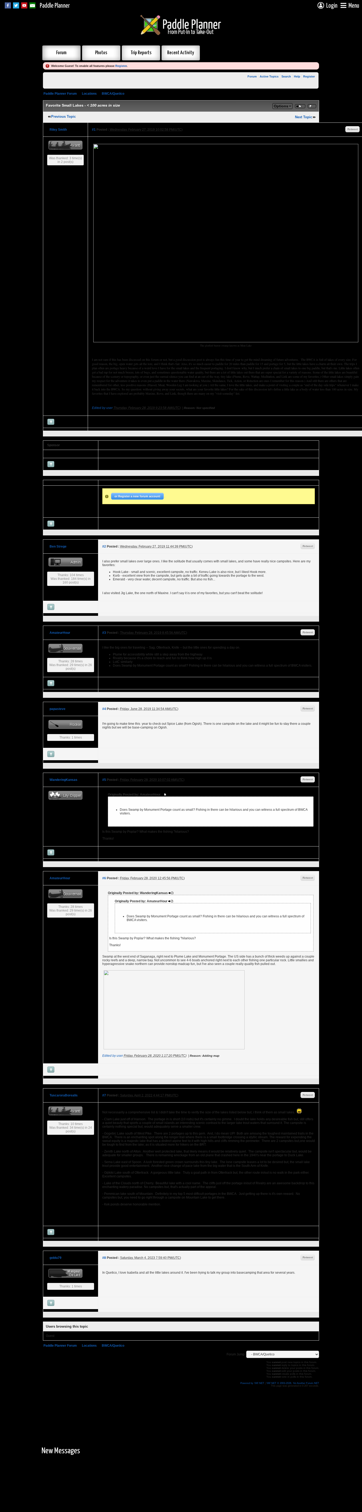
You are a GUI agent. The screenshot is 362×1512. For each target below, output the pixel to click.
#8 (104, 1258)
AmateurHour (60, 633)
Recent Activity (180, 52)
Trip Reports (141, 52)
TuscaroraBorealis (64, 1095)
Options (281, 106)
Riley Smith (58, 129)
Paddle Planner (55, 6)
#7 (104, 1095)
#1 (94, 129)
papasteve (57, 709)
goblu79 (55, 1258)
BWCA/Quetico (113, 93)
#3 (104, 633)
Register (121, 65)
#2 (104, 546)
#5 (104, 780)
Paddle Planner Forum (60, 93)
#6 (104, 878)
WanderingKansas (63, 780)
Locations (89, 93)
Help (297, 76)
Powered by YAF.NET (252, 1383)
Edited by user (102, 408)
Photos (101, 52)
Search (286, 76)
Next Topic (303, 117)
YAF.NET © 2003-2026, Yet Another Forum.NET (292, 1383)
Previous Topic (63, 117)
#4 (104, 709)
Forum (61, 52)
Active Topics (269, 76)
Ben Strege (58, 546)
